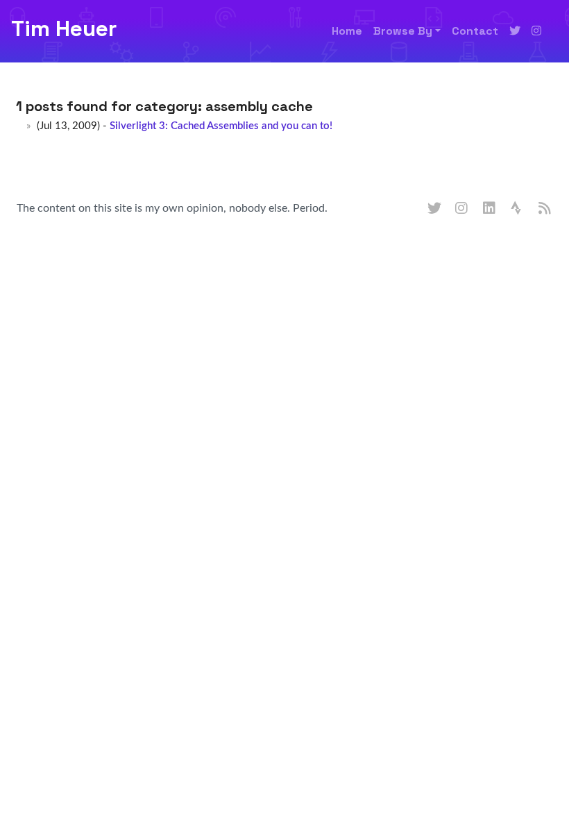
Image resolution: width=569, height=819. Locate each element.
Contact (475, 31)
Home (347, 31)
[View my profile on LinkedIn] (490, 209)
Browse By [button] (402, 31)
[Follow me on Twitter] (515, 31)
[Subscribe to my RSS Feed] (545, 209)
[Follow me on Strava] (518, 209)
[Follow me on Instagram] (536, 31)
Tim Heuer (64, 28)
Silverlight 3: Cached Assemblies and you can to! (221, 126)
